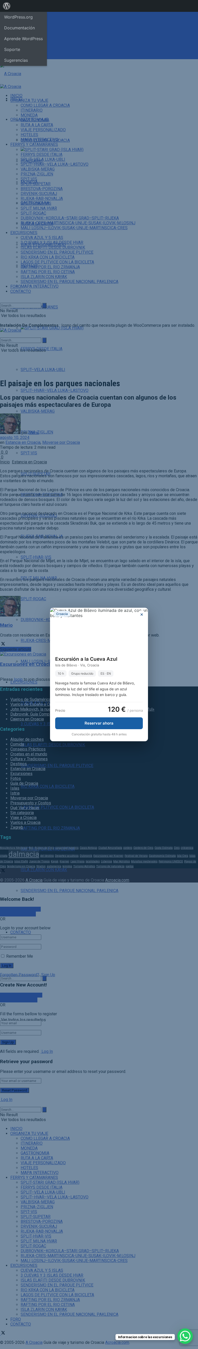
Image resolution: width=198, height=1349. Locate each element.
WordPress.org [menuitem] (18, 17)
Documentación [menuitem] (19, 27)
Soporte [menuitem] (12, 49)
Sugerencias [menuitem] (16, 60)
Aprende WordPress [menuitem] (23, 38)
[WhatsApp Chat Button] (185, 1336)
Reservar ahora (99, 723)
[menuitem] (6, 6)
